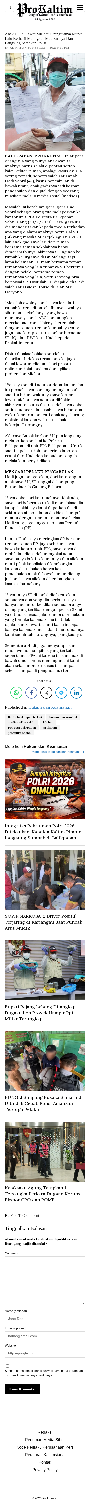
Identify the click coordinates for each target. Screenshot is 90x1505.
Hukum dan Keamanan (50, 707)
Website (10, 1345)
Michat (48, 722)
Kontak (45, 1462)
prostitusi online (19, 733)
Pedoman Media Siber (45, 1440)
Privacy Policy (45, 1470)
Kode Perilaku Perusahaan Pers (45, 1447)
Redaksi (45, 1432)
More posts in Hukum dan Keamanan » (58, 752)
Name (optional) (16, 1311)
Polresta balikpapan (22, 727)
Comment (11, 1253)
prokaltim (50, 727)
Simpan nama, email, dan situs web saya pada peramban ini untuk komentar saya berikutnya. (44, 1373)
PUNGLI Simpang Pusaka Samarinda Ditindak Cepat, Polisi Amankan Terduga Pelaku (44, 1103)
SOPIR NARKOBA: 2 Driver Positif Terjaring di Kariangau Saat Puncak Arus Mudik (43, 922)
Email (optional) (15, 1328)
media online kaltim (22, 722)
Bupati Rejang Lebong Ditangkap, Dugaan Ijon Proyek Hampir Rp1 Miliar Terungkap (41, 1013)
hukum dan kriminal (63, 717)
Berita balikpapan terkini (25, 717)
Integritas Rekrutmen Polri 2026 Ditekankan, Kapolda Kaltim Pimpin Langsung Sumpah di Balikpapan (43, 832)
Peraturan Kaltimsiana (45, 1455)
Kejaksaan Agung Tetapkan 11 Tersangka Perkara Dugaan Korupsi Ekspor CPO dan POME (43, 1194)
